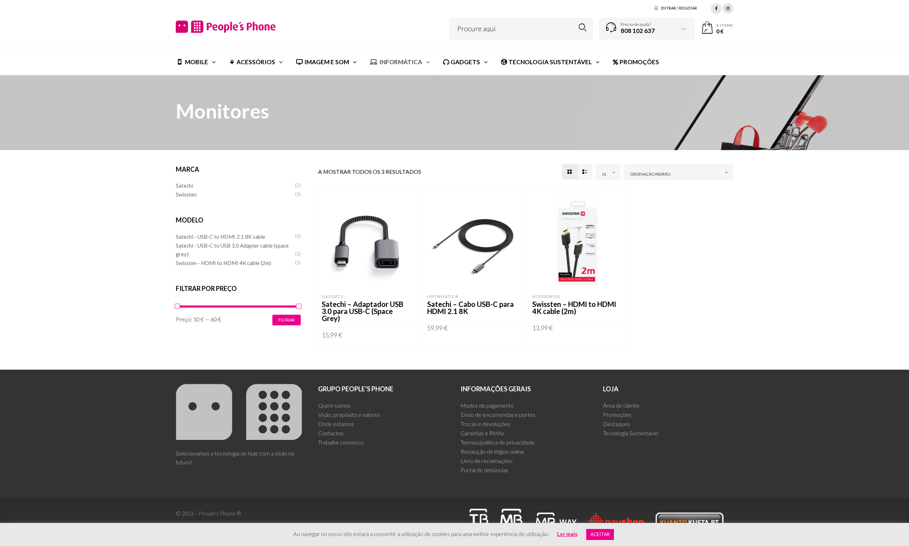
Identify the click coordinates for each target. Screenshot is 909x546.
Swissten (186, 194)
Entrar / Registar (679, 8)
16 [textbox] (604, 174)
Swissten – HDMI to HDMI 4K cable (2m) (574, 307)
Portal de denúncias (484, 470)
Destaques (616, 423)
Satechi (184, 185)
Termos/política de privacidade (498, 442)
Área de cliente (621, 405)
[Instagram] (728, 7)
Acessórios (546, 296)
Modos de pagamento (487, 405)
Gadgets (332, 296)
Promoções (617, 414)
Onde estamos (336, 423)
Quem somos (334, 405)
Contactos (331, 433)
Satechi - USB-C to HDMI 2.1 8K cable (220, 236)
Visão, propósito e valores (349, 414)
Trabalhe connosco (341, 442)
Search (582, 27)
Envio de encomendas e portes (498, 414)
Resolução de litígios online (492, 451)
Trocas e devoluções (485, 423)
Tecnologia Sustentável (630, 433)
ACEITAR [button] (600, 534)
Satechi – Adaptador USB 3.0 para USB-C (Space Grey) (362, 311)
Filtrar (286, 319)
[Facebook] (716, 7)
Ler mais (567, 534)
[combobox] (608, 172)
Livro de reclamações (487, 460)
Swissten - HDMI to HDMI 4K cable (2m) (223, 263)
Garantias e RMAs (482, 433)
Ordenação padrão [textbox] (650, 174)
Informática (442, 296)
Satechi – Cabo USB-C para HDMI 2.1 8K (470, 307)
